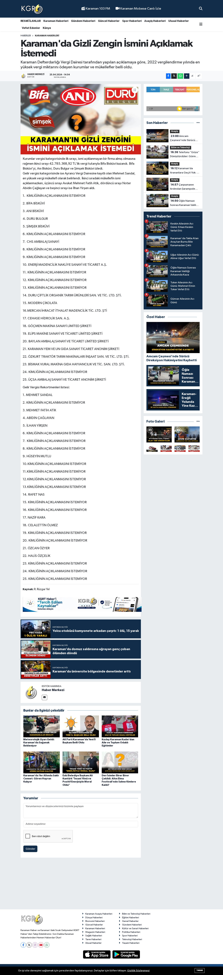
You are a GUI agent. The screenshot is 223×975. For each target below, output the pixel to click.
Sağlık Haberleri (93, 935)
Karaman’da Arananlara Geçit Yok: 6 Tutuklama (184, 171)
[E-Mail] (44, 697)
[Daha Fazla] (186, 76)
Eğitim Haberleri (130, 917)
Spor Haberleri (132, 21)
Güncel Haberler (108, 21)
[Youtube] (41, 945)
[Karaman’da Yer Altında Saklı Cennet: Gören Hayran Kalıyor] (41, 762)
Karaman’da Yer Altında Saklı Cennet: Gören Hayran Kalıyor (41, 778)
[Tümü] (198, 122)
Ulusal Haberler (178, 21)
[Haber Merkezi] (31, 692)
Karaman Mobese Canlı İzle (140, 8)
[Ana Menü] (200, 24)
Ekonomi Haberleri (95, 921)
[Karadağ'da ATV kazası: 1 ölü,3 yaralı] (159, 434)
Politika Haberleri (131, 932)
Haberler (26, 36)
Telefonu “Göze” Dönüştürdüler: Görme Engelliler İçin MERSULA (184, 155)
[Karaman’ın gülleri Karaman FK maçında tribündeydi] (166, 448)
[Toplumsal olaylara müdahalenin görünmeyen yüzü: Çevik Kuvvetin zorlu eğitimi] (187, 434)
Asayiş (174, 131)
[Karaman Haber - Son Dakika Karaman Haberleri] (32, 8)
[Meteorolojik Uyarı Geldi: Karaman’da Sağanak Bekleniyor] (41, 726)
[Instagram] (35, 945)
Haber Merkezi (53, 690)
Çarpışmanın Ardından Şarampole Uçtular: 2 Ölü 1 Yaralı (182, 187)
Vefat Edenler (31, 28)
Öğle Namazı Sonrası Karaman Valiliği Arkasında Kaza (184, 203)
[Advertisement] (111, 885)
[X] (29, 945)
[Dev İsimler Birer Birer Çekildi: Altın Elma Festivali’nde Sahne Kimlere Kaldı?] (120, 762)
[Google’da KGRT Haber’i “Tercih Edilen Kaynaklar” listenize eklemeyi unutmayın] (82, 604)
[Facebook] (23, 945)
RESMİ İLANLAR (31, 21)
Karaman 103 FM (97, 8)
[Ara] (200, 8)
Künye (47, 28)
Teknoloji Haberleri (132, 939)
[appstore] (97, 954)
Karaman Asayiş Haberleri (98, 914)
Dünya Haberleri (94, 917)
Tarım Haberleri (93, 939)
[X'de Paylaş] (174, 76)
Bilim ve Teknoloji (180, 148)
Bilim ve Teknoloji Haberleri (136, 914)
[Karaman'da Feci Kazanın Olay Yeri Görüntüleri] (194, 448)
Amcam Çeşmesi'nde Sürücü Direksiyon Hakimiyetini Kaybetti (184, 138)
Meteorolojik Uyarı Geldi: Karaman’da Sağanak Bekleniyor (39, 742)
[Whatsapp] (46, 945)
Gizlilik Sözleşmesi (138, 970)
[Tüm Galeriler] (198, 421)
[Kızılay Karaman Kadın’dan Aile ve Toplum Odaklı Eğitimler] (120, 726)
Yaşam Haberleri (130, 943)
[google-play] (126, 954)
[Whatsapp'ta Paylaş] (180, 76)
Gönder (30, 849)
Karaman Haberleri (55, 21)
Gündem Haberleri (83, 21)
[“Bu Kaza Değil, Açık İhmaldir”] (180, 448)
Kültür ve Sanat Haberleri (135, 928)
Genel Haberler (130, 921)
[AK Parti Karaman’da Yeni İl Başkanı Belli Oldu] (81, 726)
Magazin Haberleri (95, 932)
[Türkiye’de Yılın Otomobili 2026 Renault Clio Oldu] (152, 448)
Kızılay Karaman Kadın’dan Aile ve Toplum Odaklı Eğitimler (118, 742)
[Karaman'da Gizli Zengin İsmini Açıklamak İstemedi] (81, 119)
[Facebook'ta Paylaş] (168, 76)
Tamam (199, 970)
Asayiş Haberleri (155, 21)
